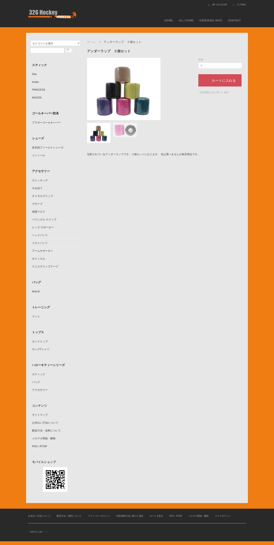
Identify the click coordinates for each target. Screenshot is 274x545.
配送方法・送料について (46, 430)
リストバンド (40, 242)
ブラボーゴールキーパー (46, 122)
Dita (34, 74)
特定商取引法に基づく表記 (214, 92)
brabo (35, 81)
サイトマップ (40, 414)
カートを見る (156, 516)
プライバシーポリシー (99, 516)
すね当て (37, 188)
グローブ (37, 203)
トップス (38, 332)
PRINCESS (38, 89)
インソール (38, 155)
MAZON (37, 97)
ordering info (210, 20)
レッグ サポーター (43, 227)
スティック (39, 65)
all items (186, 20)
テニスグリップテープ (45, 266)
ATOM (43, 446)
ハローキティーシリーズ (48, 365)
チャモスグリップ (42, 195)
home (168, 20)
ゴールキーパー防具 (45, 113)
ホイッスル (38, 258)
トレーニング (41, 307)
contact (234, 20)
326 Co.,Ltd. (36, 531)
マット (36, 316)
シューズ (38, 138)
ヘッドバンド (40, 235)
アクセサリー (41, 171)
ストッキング (40, 180)
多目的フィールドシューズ (47, 147)
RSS (34, 446)
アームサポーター (42, 250)
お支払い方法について (45, 422)
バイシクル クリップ (44, 219)
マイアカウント (223, 516)
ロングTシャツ (40, 349)
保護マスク (38, 211)
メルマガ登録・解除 (44, 438)
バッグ (36, 282)
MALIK (36, 291)
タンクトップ (40, 341)
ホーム (91, 42)
